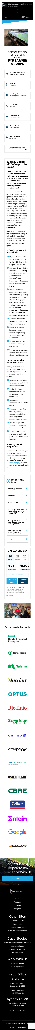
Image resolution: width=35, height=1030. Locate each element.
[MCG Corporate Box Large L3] (16, 45)
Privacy (12, 1027)
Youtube (17, 902)
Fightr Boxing (17, 924)
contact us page (13, 463)
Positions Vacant (17, 963)
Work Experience (17, 966)
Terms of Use (21, 1027)
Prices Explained (17, 575)
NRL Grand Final (17, 953)
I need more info (23, 581)
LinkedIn (17, 905)
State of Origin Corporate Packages (17, 943)
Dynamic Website (17, 921)
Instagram (17, 909)
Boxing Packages (17, 946)
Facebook (17, 899)
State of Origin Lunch (17, 927)
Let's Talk (16, 878)
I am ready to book (11, 581)
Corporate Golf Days (17, 949)
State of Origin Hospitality (17, 931)
